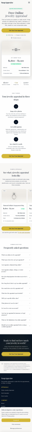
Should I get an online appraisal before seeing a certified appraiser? (14, 326)
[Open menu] (29, 2)
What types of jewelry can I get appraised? (13, 260)
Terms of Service (16, 369)
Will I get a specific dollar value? (10, 298)
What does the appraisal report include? (12, 293)
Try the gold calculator (24, 232)
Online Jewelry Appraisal (7, 390)
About (2, 403)
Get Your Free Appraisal (16, 30)
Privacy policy (10, 416)
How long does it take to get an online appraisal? (14, 283)
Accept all (16, 420)
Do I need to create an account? (10, 308)
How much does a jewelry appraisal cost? (12, 288)
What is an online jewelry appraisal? (11, 255)
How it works (4, 396)
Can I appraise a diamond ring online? (11, 265)
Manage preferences (16, 428)
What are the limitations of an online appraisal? (14, 320)
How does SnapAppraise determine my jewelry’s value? (14, 277)
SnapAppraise (7, 2)
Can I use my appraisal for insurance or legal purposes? (13, 314)
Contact (3, 406)
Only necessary (16, 424)
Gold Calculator (5, 393)
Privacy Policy (25, 369)
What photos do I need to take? (10, 303)
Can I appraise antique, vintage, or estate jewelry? (12, 270)
